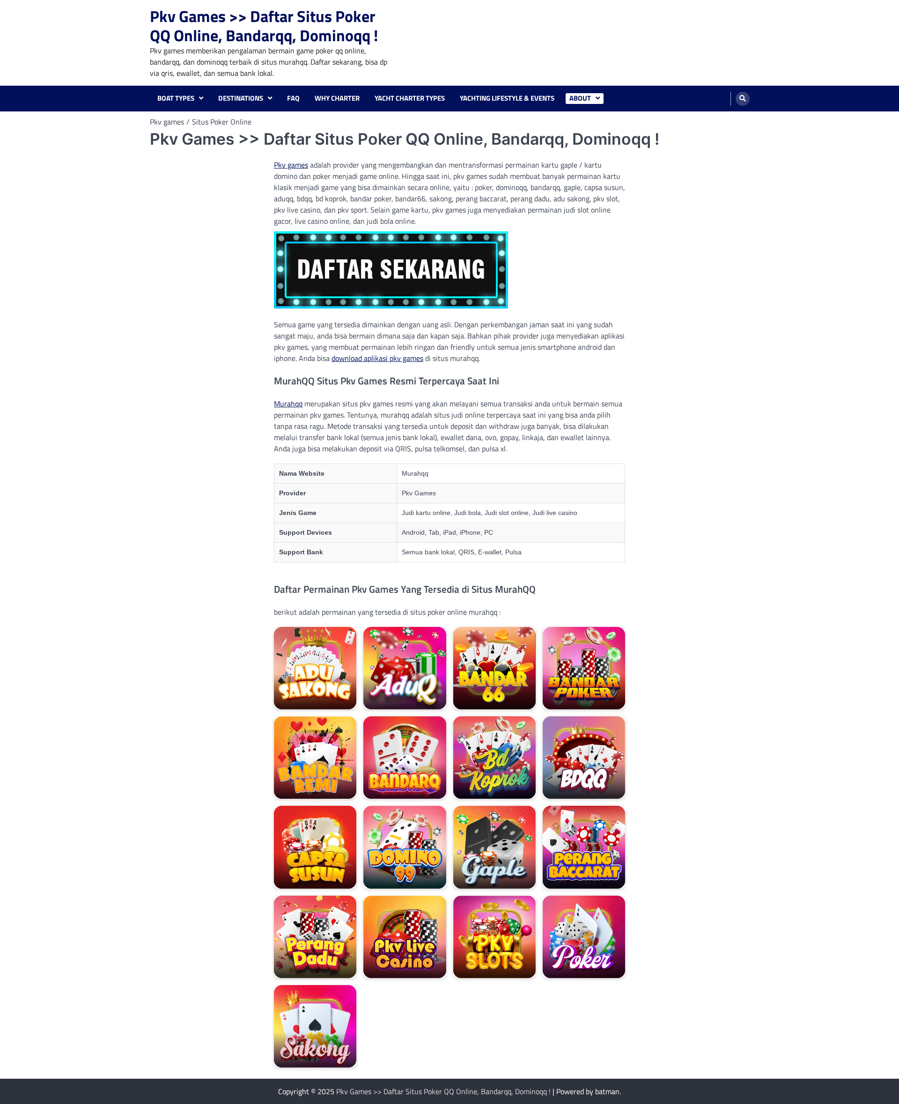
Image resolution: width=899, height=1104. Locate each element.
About (580, 98)
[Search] (743, 99)
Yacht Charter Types (410, 98)
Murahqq (288, 403)
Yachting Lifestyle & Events (507, 98)
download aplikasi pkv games (377, 358)
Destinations (240, 98)
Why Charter (337, 98)
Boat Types (175, 98)
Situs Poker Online (221, 121)
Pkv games (291, 164)
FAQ (293, 98)
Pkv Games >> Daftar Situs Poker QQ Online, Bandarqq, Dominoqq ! (264, 25)
